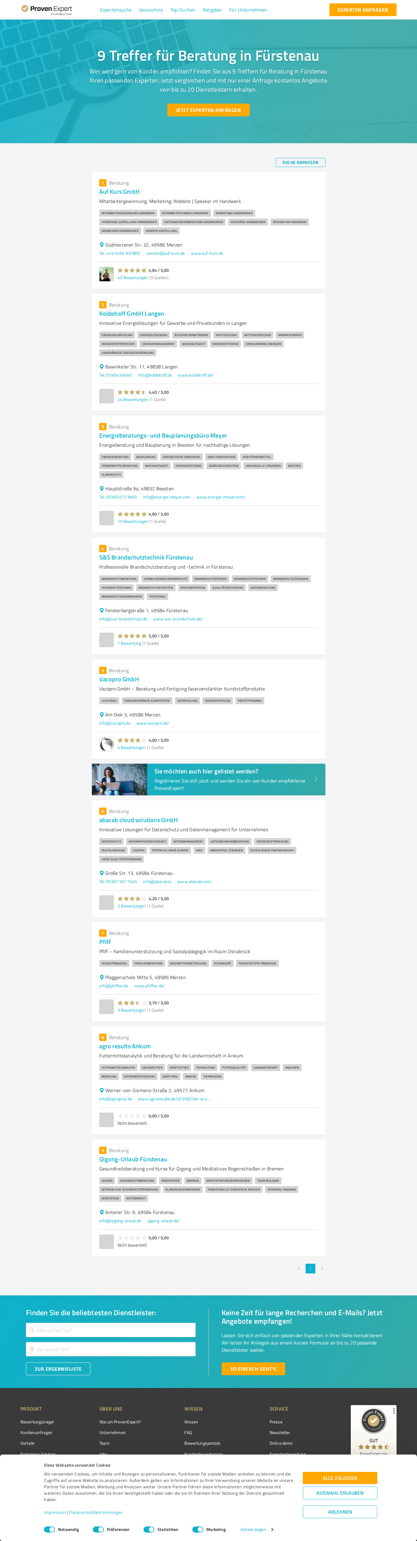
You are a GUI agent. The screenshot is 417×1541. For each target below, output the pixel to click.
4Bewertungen (132, 747)
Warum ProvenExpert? (120, 1422)
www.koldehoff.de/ (196, 375)
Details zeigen (253, 1529)
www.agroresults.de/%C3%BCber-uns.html (174, 1099)
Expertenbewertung (288, 1454)
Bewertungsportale (202, 1443)
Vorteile (27, 1443)
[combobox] (111, 1330)
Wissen (191, 1422)
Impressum (55, 1512)
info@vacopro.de (114, 723)
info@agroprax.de (115, 1099)
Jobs (103, 1454)
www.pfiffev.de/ (149, 986)
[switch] (98, 1529)
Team (105, 1443)
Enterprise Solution (38, 1454)
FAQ (188, 1432)
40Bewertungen (133, 277)
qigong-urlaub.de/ (163, 1220)
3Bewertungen (132, 1010)
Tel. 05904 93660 (115, 375)
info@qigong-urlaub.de (120, 1220)
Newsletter (280, 1432)
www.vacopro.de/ (152, 723)
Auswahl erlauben (340, 1493)
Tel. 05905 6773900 (118, 497)
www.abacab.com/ (194, 881)
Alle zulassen (340, 1478)
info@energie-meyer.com (166, 497)
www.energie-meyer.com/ (221, 497)
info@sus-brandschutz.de (123, 619)
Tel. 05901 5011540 (118, 881)
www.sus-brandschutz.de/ (178, 619)
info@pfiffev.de (113, 986)
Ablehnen (340, 1511)
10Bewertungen (133, 521)
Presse (276, 1422)
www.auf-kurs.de (207, 253)
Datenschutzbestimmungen (96, 1512)
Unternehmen (113, 1432)
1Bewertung (129, 643)
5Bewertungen (132, 906)
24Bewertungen (133, 399)
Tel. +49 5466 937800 (119, 253)
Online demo (281, 1443)
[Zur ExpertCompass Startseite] (59, 9)
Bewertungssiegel (37, 1422)
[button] (116, 9)
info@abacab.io (157, 881)
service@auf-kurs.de (166, 253)
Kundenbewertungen (203, 1454)
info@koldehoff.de (155, 375)
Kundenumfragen (36, 1432)
